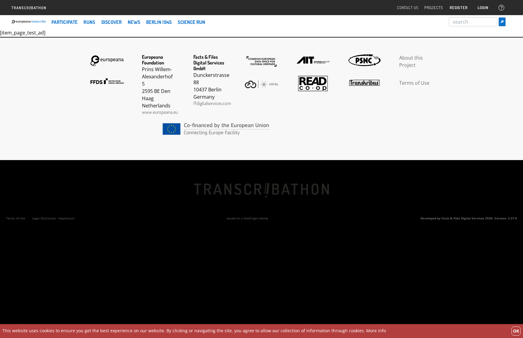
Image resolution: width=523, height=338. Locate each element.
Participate (64, 22)
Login (483, 8)
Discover (111, 22)
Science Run (191, 22)
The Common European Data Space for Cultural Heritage (261, 61)
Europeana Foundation (107, 61)
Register (458, 8)
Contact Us (407, 8)
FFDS (107, 81)
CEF (261, 129)
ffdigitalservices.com (212, 103)
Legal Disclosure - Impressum (53, 218)
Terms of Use (414, 83)
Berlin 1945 (159, 22)
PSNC (364, 60)
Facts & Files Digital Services (463, 218)
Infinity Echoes (261, 84)
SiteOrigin (251, 218)
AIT (313, 60)
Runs (89, 22)
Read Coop (313, 84)
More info (376, 330)
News (134, 22)
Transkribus (364, 83)
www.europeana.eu (160, 112)
